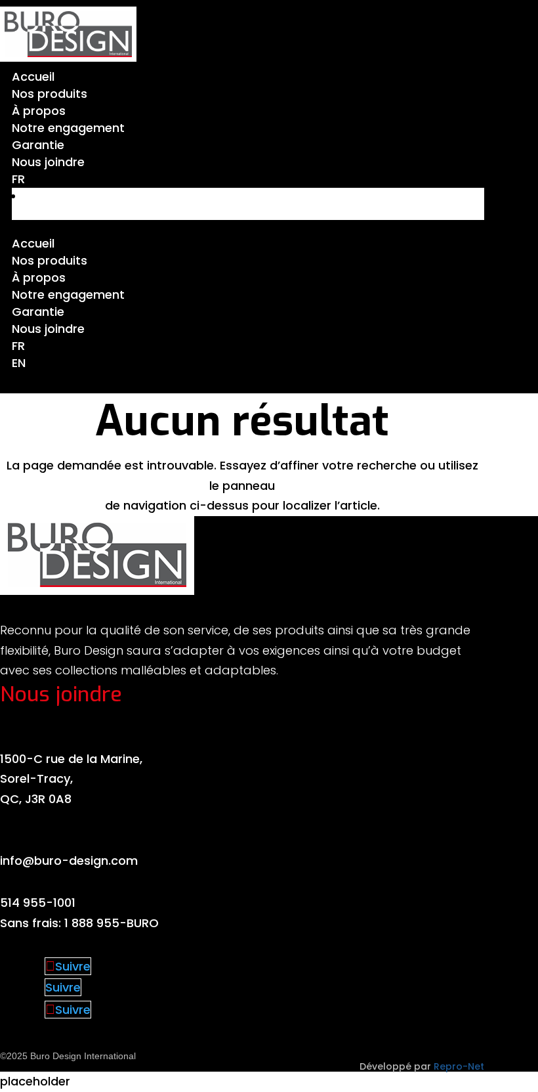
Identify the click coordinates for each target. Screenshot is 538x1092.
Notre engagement (68, 128)
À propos (39, 110)
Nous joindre (48, 162)
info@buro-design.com (69, 860)
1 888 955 (91, 923)
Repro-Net (459, 1066)
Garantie (38, 145)
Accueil (33, 76)
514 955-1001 (37, 902)
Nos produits (49, 93)
